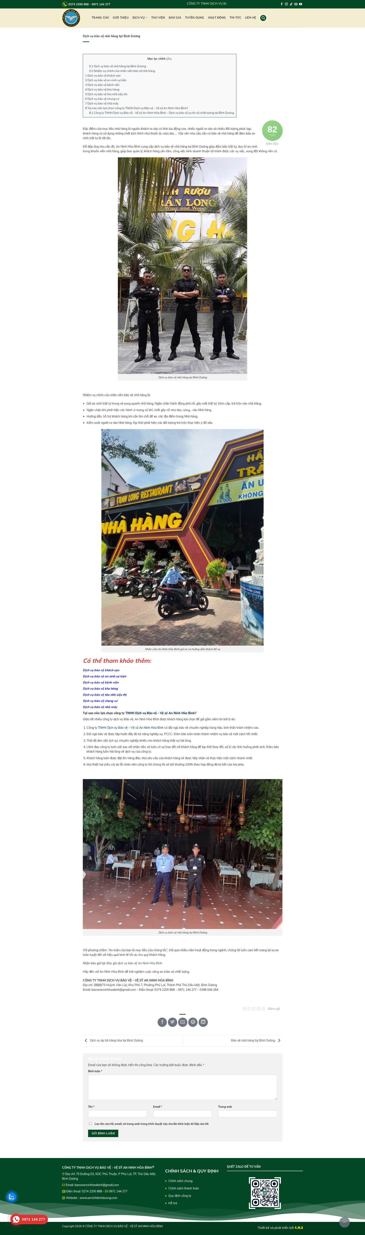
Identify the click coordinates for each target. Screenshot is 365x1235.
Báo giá (175, 17)
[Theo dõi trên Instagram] (286, 4)
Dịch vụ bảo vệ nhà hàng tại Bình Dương (117, 66)
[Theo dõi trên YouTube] (300, 4)
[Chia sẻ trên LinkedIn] (203, 1022)
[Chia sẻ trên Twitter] (172, 1022)
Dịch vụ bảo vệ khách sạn (103, 75)
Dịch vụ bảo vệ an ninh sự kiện (106, 80)
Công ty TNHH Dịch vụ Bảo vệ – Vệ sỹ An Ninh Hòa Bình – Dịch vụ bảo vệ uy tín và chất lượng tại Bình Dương (161, 112)
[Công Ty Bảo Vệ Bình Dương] (73, 17)
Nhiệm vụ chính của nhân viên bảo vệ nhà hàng (122, 71)
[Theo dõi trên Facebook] (281, 4)
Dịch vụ (138, 17)
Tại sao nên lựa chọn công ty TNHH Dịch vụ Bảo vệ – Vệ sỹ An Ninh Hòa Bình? (136, 108)
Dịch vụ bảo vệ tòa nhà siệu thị (106, 94)
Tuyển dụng (194, 17)
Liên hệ (250, 17)
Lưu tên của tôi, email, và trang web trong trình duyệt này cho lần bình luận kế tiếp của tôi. (152, 1123)
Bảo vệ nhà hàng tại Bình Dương (253, 1041)
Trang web (225, 1106)
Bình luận (95, 1071)
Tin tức (235, 17)
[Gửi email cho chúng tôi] (295, 4)
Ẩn (169, 58)
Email (157, 1106)
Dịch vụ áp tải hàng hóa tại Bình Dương (116, 1041)
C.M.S (299, 1227)
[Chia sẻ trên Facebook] (162, 1022)
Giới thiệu (121, 17)
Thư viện (158, 17)
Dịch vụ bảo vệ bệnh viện (102, 84)
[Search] (263, 18)
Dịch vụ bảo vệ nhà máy (101, 103)
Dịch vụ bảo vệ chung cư (102, 98)
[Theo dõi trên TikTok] (291, 4)
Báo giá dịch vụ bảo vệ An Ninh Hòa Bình (134, 963)
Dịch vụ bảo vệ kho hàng (102, 89)
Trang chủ (100, 17)
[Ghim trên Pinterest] (192, 1022)
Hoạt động (217, 17)
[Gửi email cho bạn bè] (182, 1022)
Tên (91, 1106)
